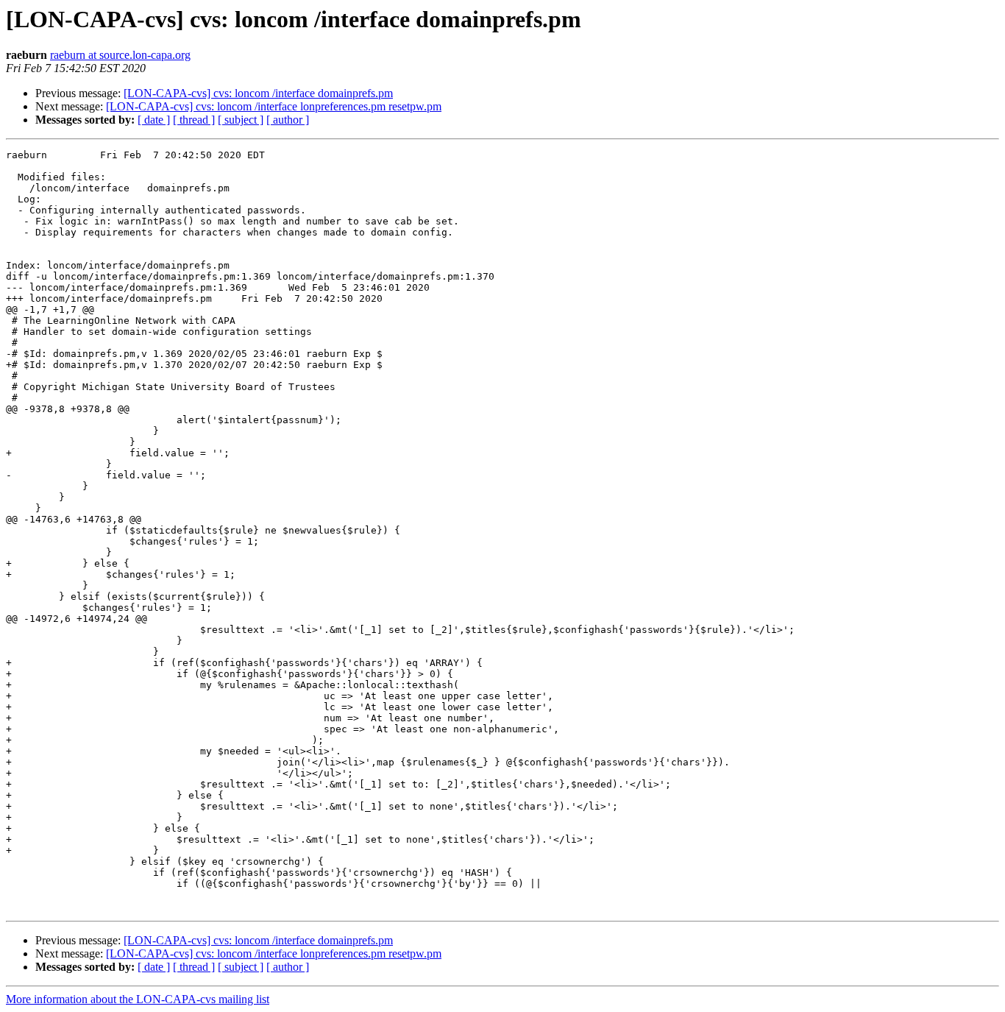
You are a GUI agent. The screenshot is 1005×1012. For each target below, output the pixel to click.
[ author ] (287, 119)
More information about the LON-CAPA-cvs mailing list (137, 999)
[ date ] (154, 119)
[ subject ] (240, 119)
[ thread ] (194, 119)
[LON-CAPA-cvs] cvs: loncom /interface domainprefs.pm (258, 93)
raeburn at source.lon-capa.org (120, 55)
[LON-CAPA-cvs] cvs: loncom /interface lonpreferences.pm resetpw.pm (273, 106)
